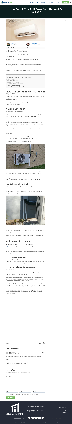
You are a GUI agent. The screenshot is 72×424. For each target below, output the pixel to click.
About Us (43, 2)
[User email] (13, 47)
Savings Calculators (50, 2)
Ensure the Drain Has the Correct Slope (16, 86)
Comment (8, 376)
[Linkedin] (10, 47)
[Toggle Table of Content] (42, 76)
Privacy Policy (52, 418)
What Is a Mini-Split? (10, 79)
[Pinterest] (11, 47)
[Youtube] (8, 47)
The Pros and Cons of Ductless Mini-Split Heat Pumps (36, 342)
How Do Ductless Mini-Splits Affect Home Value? (15, 342)
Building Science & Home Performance (27, 6)
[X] (40, 418)
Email (21, 391)
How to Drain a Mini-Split (11, 80)
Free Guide (65, 2)
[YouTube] (43, 418)
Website (35, 391)
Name (8, 391)
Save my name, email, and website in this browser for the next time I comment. (22, 394)
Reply (43, 352)
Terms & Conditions (60, 418)
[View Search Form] (70, 2)
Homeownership (49, 6)
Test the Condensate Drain (14, 85)
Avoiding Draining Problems (12, 82)
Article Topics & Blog (62, 407)
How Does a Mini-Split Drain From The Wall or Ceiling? (18, 77)
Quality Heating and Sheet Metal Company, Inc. (27, 225)
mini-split (8, 246)
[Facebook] (32, 418)
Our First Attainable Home (61, 409)
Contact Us (58, 2)
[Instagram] (7, 47)
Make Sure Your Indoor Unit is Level (16, 83)
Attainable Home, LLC (17, 418)
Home (65, 405)
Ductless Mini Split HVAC (40, 6)
